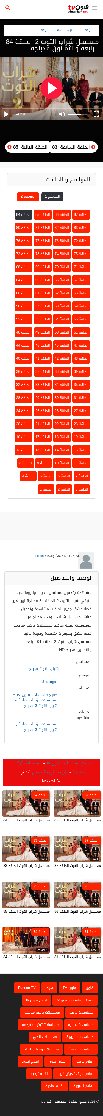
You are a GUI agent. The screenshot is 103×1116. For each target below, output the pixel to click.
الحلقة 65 (42, 280)
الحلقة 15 (81, 450)
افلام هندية (54, 1085)
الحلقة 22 (62, 424)
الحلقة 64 (23, 280)
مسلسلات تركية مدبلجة (37, 700)
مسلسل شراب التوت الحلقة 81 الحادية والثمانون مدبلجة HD (55, 957)
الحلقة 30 (62, 397)
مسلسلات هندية (80, 1024)
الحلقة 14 (62, 450)
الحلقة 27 (81, 410)
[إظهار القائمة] (94, 7)
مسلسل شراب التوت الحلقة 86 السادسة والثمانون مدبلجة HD (54, 911)
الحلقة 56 (23, 306)
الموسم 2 (28, 196)
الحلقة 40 (23, 358)
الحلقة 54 (62, 319)
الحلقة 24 (23, 410)
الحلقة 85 (42, 214)
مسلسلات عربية (81, 1012)
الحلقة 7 (82, 476)
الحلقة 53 (42, 319)
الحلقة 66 (62, 280)
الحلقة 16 (23, 437)
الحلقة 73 (42, 253)
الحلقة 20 (23, 424)
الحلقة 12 (23, 450)
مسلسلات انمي (45, 1036)
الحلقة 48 (23, 332)
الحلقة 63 (81, 293)
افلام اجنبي (58, 1061)
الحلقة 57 (42, 306)
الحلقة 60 (23, 293)
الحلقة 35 (81, 384)
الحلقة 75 (81, 253)
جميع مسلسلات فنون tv (59, 30)
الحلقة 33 (42, 384)
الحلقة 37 (42, 371)
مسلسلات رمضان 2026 (41, 1049)
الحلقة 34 (62, 384)
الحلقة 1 (46, 489)
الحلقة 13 (42, 450)
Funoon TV (27, 987)
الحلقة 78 (62, 240)
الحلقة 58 (62, 306)
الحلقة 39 (81, 371)
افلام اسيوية (83, 1085)
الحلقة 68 (23, 267)
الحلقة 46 (62, 345)
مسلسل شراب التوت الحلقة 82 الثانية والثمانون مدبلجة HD (56, 820)
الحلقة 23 (81, 424)
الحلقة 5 (46, 476)
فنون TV (69, 987)
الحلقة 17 (42, 437)
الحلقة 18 (62, 437)
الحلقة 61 (42, 293)
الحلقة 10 (62, 463)
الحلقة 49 (42, 332)
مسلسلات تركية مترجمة (40, 1024)
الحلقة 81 (42, 227)
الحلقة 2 (64, 489)
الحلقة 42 (62, 358)
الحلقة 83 (81, 227)
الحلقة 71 (81, 267)
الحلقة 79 (81, 240)
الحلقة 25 (42, 410)
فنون (89, 987)
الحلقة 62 (62, 293)
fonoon (39, 556)
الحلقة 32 (23, 384)
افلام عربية (84, 1061)
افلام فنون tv (36, 1000)
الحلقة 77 (42, 240)
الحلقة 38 (62, 371)
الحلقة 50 (62, 332)
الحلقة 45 (42, 345)
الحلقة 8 (25, 463)
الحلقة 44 (23, 345)
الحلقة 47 (81, 345)
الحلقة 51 (81, 332)
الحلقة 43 (81, 358)
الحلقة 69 (42, 267)
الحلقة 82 (62, 227)
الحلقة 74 (62, 253)
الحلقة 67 (81, 280)
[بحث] (8, 8)
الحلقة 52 (23, 319)
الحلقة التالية (30, 147)
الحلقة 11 (81, 463)
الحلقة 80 (23, 227)
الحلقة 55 (81, 319)
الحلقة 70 (62, 267)
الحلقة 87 (81, 214)
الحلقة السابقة (71, 147)
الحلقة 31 (81, 397)
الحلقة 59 (81, 306)
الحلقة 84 (23, 214)
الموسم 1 (52, 196)
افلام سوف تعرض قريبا (75, 1073)
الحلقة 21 (42, 424)
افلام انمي (30, 1061)
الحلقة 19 (81, 437)
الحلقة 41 (42, 358)
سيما (49, 987)
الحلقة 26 (62, 410)
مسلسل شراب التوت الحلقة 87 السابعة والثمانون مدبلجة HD (55, 865)
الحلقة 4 (28, 476)
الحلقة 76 (23, 240)
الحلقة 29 (42, 397)
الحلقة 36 (23, 371)
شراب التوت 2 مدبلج (40, 705)
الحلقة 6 (64, 476)
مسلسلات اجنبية (80, 1049)
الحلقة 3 (82, 489)
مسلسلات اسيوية (79, 1036)
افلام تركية (39, 1073)
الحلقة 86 (62, 214)
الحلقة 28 (23, 397)
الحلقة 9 (43, 463)
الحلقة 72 (23, 253)
